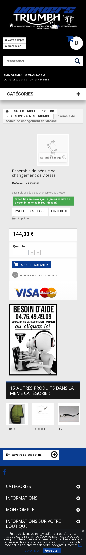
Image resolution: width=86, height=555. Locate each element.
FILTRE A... (11, 429)
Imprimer (24, 218)
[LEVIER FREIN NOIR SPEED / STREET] (69, 414)
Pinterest (59, 211)
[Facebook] (8, 472)
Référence (19, 183)
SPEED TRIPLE (25, 111)
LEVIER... (62, 429)
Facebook (38, 211)
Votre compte (15, 39)
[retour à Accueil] (7, 111)
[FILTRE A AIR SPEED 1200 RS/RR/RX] (17, 414)
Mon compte (20, 509)
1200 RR (48, 111)
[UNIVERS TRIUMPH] (43, 18)
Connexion (14, 45)
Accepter (52, 550)
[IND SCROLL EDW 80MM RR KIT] (43, 414)
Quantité (19, 246)
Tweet (19, 211)
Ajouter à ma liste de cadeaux (38, 275)
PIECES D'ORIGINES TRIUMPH (28, 116)
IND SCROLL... (39, 429)
